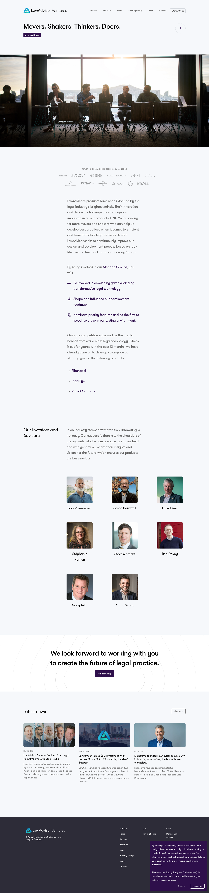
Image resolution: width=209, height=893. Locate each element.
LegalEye (78, 381)
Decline (181, 886)
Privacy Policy (149, 834)
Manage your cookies (172, 835)
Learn (122, 850)
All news (177, 711)
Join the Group (32, 35)
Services (123, 839)
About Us (124, 844)
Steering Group (127, 855)
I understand (197, 886)
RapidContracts (83, 391)
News (122, 861)
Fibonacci (79, 370)
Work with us (178, 11)
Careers (123, 866)
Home (122, 834)
